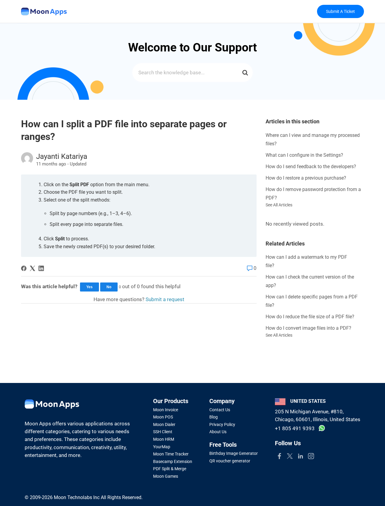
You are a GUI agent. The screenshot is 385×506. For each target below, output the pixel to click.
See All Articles (279, 204)
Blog (213, 417)
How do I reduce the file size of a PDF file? (310, 316)
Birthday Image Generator (233, 453)
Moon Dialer (164, 424)
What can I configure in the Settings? (304, 155)
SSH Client (162, 431)
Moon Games (165, 476)
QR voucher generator (229, 460)
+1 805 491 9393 (295, 428)
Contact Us (219, 409)
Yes (89, 287)
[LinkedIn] (41, 268)
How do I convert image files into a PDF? (308, 328)
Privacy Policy (222, 424)
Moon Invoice (165, 409)
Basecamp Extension (172, 461)
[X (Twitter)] (32, 268)
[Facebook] (23, 268)
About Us (217, 431)
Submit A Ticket (340, 11)
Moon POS (163, 417)
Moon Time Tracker (171, 454)
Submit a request (165, 299)
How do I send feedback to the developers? (311, 166)
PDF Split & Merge (169, 468)
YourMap (161, 446)
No (108, 287)
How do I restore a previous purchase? (306, 178)
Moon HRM (163, 439)
